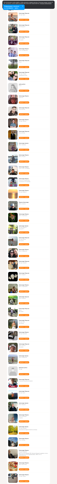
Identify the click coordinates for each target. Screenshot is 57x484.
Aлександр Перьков (24, 273)
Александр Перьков (24, 13)
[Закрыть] (22, 6)
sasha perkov (22, 84)
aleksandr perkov (23, 367)
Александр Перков (24, 48)
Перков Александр (24, 202)
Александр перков (23, 143)
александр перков (23, 226)
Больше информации (45, 3)
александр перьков (24, 296)
